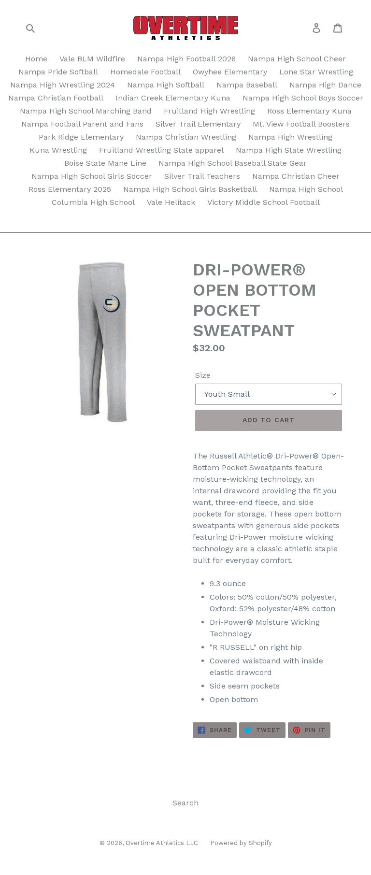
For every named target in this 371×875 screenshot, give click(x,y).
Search (185, 802)
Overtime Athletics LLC (162, 842)
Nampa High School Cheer (297, 58)
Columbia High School (93, 202)
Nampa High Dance (325, 84)
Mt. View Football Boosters (301, 124)
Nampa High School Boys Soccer (303, 97)
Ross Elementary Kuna (309, 110)
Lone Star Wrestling (316, 71)
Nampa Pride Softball (58, 71)
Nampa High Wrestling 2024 (62, 84)
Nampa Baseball (246, 84)
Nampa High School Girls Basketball (190, 189)
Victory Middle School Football (263, 202)
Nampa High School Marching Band (86, 110)
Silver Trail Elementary (198, 124)
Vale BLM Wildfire (92, 58)
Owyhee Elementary (230, 71)
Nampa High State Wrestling (289, 150)
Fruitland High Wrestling (209, 110)
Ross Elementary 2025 (70, 189)
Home (36, 58)
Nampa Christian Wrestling (186, 137)
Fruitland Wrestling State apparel (161, 150)
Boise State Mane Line (105, 163)
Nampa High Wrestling (290, 137)
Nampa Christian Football (55, 97)
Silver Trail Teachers (202, 176)
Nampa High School (306, 189)
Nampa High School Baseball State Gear (232, 163)
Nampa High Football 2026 (186, 58)
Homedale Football (145, 71)
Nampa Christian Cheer (296, 176)
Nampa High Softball (165, 84)
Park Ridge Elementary (81, 137)
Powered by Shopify (241, 842)
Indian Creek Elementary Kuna (172, 97)
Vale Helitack (171, 202)
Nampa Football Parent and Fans (82, 124)
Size (203, 375)
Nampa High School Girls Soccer (91, 176)
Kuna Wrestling (58, 150)
